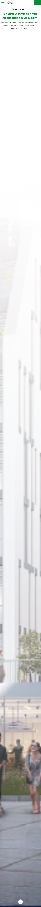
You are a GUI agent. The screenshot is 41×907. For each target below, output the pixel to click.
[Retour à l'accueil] (23, 2)
